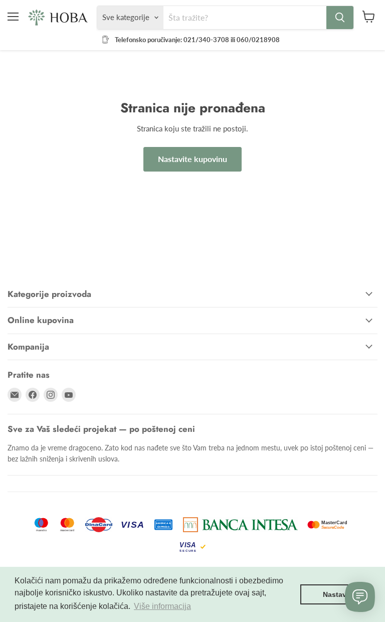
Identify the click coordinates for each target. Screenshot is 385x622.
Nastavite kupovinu (192, 159)
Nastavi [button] (335, 594)
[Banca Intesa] (240, 524)
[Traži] (339, 17)
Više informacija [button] (162, 606)
